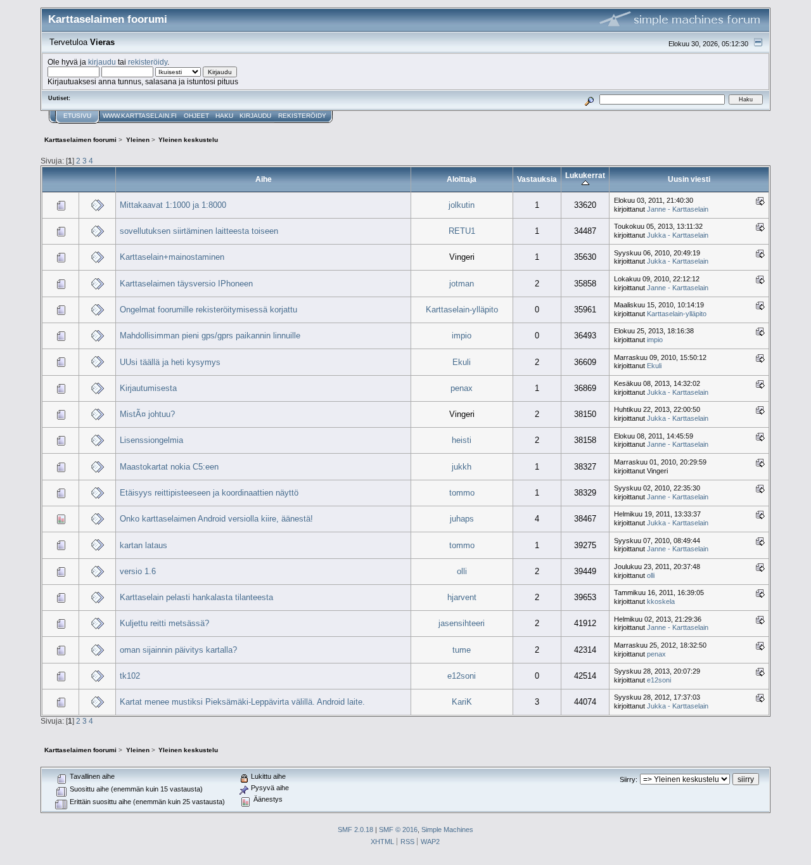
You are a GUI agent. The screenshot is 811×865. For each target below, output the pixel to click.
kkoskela (661, 601)
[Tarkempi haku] (589, 99)
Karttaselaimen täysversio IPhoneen (186, 283)
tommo (462, 492)
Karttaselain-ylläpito (462, 309)
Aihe (263, 179)
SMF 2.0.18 (355, 829)
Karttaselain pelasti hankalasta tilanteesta (196, 597)
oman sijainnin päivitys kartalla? (178, 650)
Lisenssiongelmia (151, 440)
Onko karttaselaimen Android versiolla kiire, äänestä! (216, 518)
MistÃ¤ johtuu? (147, 414)
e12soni (461, 676)
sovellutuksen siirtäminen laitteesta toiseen (199, 231)
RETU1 (462, 231)
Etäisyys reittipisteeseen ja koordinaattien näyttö (209, 492)
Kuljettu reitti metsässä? (164, 623)
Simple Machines (447, 829)
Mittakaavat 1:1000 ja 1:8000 (173, 205)
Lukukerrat (585, 175)
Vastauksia (537, 179)
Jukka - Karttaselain (677, 235)
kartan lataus (143, 545)
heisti (461, 440)
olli (462, 571)
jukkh (461, 466)
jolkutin (462, 205)
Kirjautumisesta (148, 388)
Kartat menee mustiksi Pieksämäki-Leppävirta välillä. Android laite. (242, 702)
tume (461, 650)
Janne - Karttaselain (677, 209)
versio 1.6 (138, 571)
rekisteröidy (147, 62)
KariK (462, 702)
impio (461, 335)
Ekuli (461, 362)
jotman (461, 283)
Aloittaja (461, 179)
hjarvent (461, 597)
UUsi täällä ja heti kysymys (170, 362)
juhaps (462, 518)
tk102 (130, 676)
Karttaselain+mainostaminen (172, 257)
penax (461, 388)
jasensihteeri (461, 623)
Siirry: (628, 779)
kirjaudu (102, 62)
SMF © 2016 (398, 829)
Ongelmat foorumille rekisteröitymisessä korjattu (208, 309)
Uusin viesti (689, 179)
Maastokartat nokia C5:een (169, 466)
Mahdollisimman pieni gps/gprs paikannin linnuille (210, 335)
